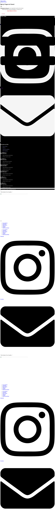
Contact (4, 226)
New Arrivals (5, 224)
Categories (4, 230)
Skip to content (3, 0)
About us (4, 225)
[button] (1, 6)
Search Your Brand (6, 227)
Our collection (5, 229)
